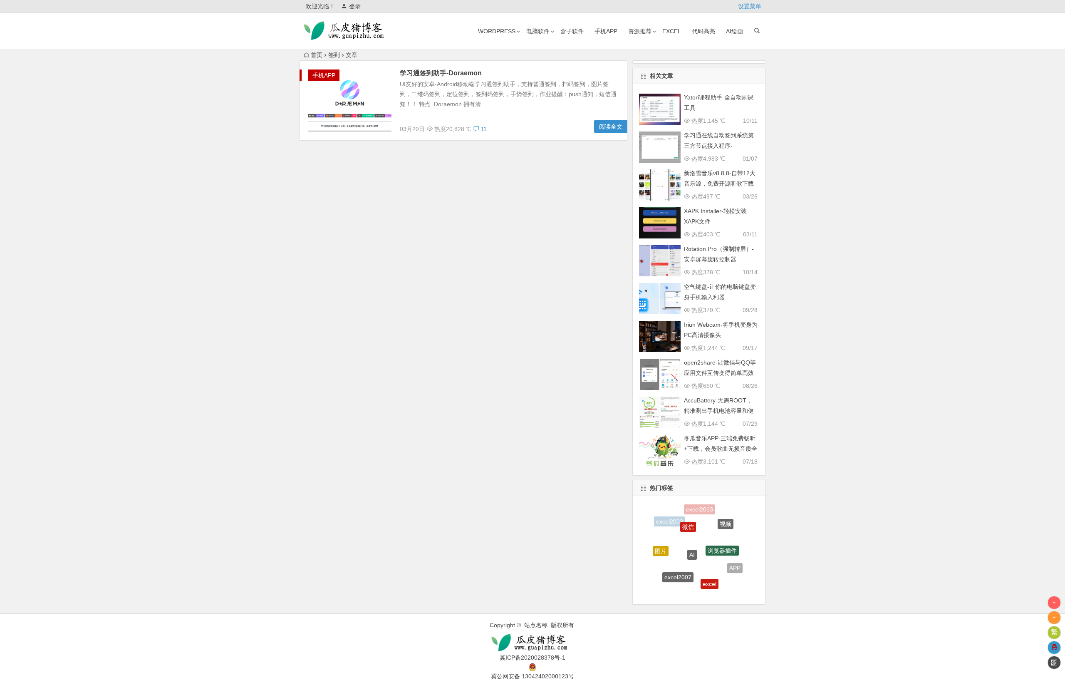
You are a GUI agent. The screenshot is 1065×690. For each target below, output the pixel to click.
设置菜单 (749, 6)
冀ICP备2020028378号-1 (532, 657)
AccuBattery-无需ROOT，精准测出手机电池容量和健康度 (719, 410)
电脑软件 (538, 31)
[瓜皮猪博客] (532, 643)
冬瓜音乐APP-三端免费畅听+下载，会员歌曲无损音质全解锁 (720, 448)
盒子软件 (572, 31)
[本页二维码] (1054, 662)
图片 (660, 545)
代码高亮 (703, 31)
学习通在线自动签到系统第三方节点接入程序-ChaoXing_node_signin (719, 145)
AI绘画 (734, 31)
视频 (725, 519)
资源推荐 (639, 31)
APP (735, 563)
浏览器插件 (722, 538)
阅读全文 (610, 126)
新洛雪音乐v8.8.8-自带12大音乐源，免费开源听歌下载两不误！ (719, 183)
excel (671, 31)
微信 (688, 517)
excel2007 (677, 567)
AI (692, 539)
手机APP (605, 31)
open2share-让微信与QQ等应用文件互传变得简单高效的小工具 (720, 373)
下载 (691, 590)
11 (483, 129)
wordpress (496, 31)
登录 (355, 6)
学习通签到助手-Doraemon (441, 73)
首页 (316, 55)
